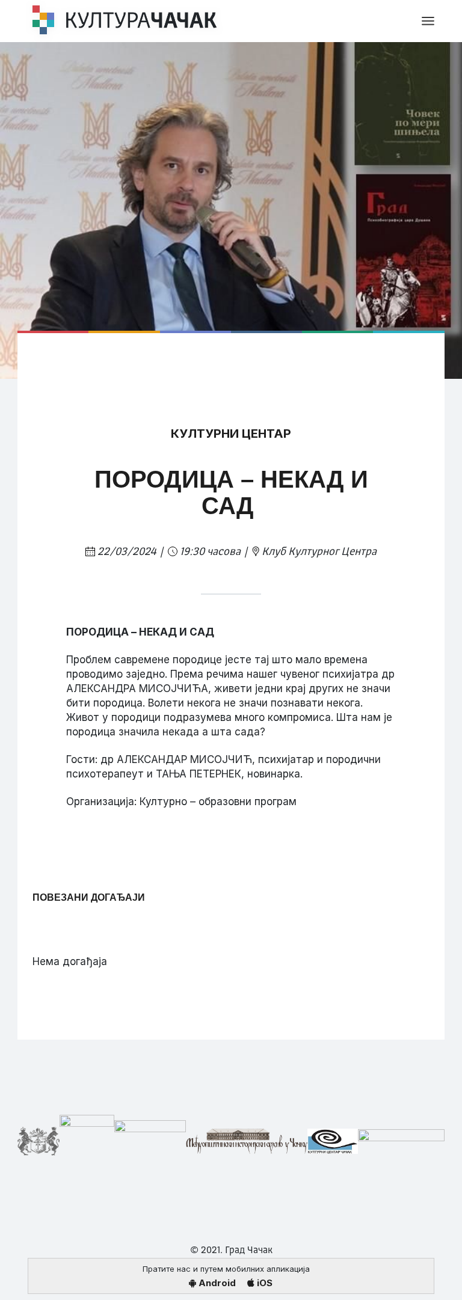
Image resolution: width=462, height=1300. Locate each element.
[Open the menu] (428, 21)
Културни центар (231, 433)
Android (216, 1283)
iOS (263, 1283)
